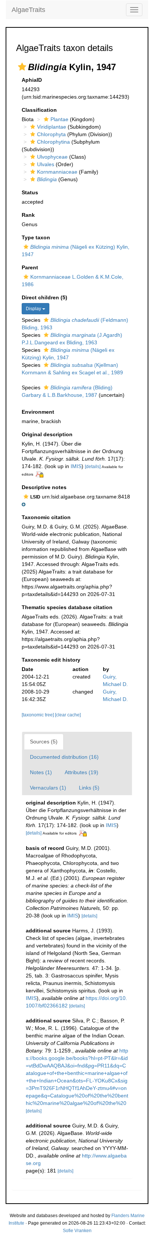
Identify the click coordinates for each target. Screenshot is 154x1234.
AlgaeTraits (28, 10)
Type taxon (36, 237)
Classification (39, 110)
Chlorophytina (53, 142)
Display (34, 308)
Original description (47, 434)
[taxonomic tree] (38, 715)
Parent (30, 267)
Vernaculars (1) (48, 788)
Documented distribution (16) (64, 757)
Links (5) (89, 788)
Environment (38, 412)
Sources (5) (44, 742)
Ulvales (45, 164)
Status (30, 192)
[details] (93, 466)
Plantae (59, 119)
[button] (22, 66)
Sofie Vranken (77, 1230)
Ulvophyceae (52, 157)
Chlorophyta (51, 134)
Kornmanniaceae (57, 172)
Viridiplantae (51, 127)
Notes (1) (41, 772)
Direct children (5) (44, 297)
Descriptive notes (44, 487)
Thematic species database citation (67, 607)
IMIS (76, 466)
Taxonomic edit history (51, 660)
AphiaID (32, 80)
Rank (28, 215)
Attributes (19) (81, 772)
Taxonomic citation (46, 517)
